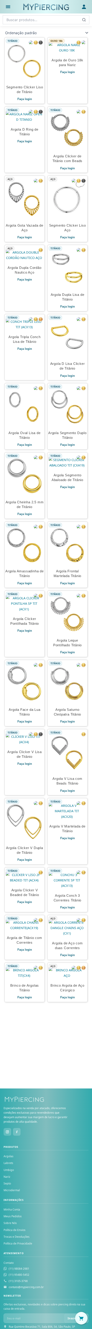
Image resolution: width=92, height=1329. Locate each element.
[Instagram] (7, 1132)
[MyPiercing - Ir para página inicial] (46, 7)
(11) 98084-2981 (19, 1269)
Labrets (8, 1163)
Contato (9, 1263)
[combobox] (46, 19)
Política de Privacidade (18, 1243)
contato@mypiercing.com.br (26, 1287)
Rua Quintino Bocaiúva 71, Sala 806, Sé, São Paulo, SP (42, 1327)
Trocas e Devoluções (16, 1237)
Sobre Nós (10, 1223)
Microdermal (12, 1190)
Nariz (7, 1177)
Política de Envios (14, 1230)
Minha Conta (12, 1209)
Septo (7, 1183)
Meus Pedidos (13, 1216)
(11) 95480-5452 (19, 1275)
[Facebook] (17, 1132)
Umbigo (9, 1170)
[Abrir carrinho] (81, 1318)
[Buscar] (84, 19)
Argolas (8, 1156)
